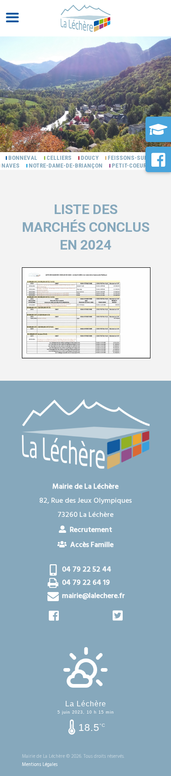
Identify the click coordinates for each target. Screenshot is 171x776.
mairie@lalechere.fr (93, 596)
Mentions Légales (39, 765)
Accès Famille (90, 545)
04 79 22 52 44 (86, 570)
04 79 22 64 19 (86, 583)
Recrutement (89, 530)
